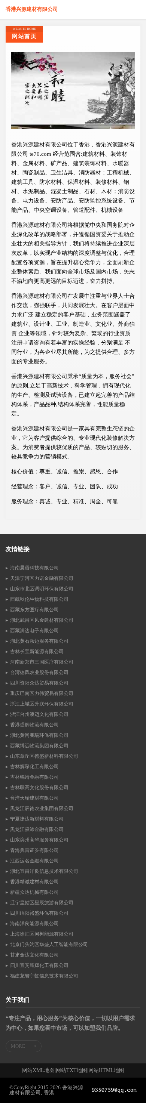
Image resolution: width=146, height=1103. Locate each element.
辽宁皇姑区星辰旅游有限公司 (41, 902)
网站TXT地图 (71, 1070)
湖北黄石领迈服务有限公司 (39, 641)
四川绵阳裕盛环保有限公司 (39, 913)
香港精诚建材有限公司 (34, 881)
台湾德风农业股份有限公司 (39, 672)
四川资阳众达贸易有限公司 (39, 683)
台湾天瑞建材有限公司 (34, 798)
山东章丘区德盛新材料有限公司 (44, 756)
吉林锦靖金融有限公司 (34, 777)
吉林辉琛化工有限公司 (34, 766)
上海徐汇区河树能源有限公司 (41, 934)
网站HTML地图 (106, 1070)
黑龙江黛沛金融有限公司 (37, 829)
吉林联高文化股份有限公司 (39, 787)
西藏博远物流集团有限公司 (39, 745)
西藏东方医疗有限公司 (34, 609)
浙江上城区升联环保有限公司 (41, 704)
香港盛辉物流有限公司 (34, 724)
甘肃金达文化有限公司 (34, 955)
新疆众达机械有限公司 (34, 892)
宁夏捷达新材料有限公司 (37, 819)
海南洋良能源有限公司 (34, 923)
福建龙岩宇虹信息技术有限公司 (44, 976)
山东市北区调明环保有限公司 (41, 588)
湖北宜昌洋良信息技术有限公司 (44, 871)
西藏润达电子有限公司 (34, 630)
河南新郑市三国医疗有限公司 (41, 662)
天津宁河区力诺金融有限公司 (41, 578)
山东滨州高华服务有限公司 (39, 840)
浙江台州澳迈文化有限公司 (39, 714)
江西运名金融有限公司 (34, 860)
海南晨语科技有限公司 (34, 568)
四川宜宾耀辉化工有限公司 (39, 965)
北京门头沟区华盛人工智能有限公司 (49, 944)
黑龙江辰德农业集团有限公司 (41, 808)
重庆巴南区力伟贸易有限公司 (41, 693)
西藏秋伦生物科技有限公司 (39, 599)
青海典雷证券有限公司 (34, 850)
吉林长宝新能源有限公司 (37, 651)
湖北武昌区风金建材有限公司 (41, 620)
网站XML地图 (38, 1070)
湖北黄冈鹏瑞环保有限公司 (39, 735)
